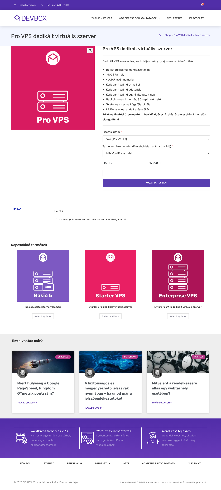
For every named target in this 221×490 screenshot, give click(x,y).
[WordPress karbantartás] (87, 438)
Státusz (49, 463)
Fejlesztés (174, 18)
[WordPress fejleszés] (153, 438)
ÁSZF (126, 463)
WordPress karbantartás (113, 431)
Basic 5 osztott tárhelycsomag (43, 306)
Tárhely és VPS (102, 18)
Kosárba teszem (156, 183)
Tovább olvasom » (27, 403)
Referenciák (74, 463)
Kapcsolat (196, 18)
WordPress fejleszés (176, 431)
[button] (90, 50)
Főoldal (25, 463)
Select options (43, 316)
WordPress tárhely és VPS (49, 431)
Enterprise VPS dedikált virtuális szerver (177, 306)
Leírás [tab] (17, 209)
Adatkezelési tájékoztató (158, 463)
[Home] (160, 35)
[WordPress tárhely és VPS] (22, 438)
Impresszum (102, 463)
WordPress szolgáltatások (138, 18)
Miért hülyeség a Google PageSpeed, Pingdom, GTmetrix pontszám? (38, 388)
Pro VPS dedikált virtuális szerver (192, 35)
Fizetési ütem (112, 132)
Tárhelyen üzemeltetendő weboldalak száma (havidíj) (138, 146)
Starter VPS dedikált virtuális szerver (110, 306)
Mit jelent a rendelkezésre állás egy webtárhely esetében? (174, 388)
